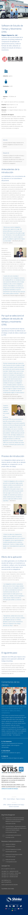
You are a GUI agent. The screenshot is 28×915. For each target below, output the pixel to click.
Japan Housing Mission (6, 882)
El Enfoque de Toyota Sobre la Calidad (14, 854)
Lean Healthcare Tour (6, 880)
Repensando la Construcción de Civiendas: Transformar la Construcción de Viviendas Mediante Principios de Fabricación (15, 819)
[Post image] (3, 818)
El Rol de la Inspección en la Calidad (13, 849)
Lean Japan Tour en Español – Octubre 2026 (11, 873)
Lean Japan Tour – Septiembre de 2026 (9, 871)
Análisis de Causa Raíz (10, 859)
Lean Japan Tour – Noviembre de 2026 (9, 875)
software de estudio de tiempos (9, 788)
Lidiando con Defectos (10, 844)
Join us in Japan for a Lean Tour (8, 868)
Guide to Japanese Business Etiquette (9, 884)
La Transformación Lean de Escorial (13, 835)
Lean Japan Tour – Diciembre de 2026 (9, 876)
